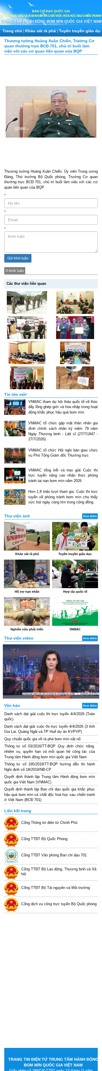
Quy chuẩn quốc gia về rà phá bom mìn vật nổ (42, 739)
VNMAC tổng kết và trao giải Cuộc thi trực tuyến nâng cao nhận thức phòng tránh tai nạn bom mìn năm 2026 (63, 475)
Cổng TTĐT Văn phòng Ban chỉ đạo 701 (54, 855)
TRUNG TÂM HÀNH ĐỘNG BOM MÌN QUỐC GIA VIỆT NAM (51, 21)
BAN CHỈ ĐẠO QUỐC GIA (51, 11)
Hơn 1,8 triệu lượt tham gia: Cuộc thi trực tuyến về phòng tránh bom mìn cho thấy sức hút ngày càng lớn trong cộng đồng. (63, 496)
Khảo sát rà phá (40, 31)
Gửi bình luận (17, 258)
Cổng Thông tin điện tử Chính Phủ (49, 822)
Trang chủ (12, 31)
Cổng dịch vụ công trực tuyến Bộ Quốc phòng (59, 904)
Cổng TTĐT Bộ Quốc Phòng (44, 839)
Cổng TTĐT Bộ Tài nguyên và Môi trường (55, 888)
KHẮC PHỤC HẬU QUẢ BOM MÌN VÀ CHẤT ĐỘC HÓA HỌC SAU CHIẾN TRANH (51, 15)
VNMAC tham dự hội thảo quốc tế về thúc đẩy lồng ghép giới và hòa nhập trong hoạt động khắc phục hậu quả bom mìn (63, 407)
